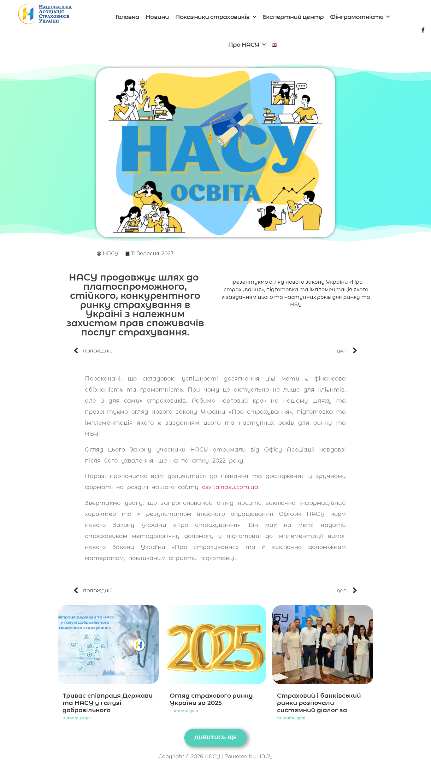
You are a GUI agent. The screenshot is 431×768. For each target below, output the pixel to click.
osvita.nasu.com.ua (230, 487)
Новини (157, 17)
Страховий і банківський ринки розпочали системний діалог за (319, 703)
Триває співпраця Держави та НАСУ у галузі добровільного (107, 703)
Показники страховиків (212, 17)
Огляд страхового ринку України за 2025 (211, 699)
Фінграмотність (356, 17)
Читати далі (76, 718)
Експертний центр (293, 17)
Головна (127, 17)
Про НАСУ (243, 44)
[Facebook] (423, 31)
